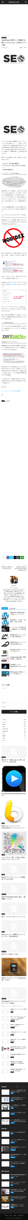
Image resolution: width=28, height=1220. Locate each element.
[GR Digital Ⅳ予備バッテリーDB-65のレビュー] (5, 1156)
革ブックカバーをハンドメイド (13, 917)
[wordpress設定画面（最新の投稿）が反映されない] (5, 659)
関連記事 (4, 608)
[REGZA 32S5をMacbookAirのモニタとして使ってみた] (5, 1176)
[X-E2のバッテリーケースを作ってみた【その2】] (5, 1184)
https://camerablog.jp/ (14, 587)
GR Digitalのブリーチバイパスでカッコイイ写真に (14, 1002)
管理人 (15, 1215)
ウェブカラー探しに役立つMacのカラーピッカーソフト (13, 858)
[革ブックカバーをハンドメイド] (14, 908)
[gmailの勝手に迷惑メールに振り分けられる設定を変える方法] (5, 1049)
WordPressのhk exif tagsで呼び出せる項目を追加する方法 (20, 568)
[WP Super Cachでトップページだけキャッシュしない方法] (5, 653)
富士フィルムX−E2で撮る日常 (18, 1132)
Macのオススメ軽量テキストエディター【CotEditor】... (13, 935)
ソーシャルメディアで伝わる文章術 (11, 391)
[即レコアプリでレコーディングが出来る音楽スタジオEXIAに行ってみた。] (5, 1164)
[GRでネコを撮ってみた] (14, 946)
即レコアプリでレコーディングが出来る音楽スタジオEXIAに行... (18, 1163)
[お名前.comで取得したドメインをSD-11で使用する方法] (5, 1099)
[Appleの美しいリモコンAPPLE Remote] (5, 1041)
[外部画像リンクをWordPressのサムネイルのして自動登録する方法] (5, 666)
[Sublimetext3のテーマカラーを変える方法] (5, 1149)
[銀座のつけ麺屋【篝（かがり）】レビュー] (5, 1026)
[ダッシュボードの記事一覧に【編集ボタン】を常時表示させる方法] (5, 629)
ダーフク (14, 585)
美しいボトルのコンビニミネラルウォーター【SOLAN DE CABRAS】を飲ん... (18, 1018)
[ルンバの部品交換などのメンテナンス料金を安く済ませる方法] (5, 1122)
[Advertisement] (14, 19)
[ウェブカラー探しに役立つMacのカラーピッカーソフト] (14, 843)
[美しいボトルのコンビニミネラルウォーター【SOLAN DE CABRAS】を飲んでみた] (5, 1018)
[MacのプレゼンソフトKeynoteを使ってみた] (14, 967)
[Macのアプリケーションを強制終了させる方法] (14, 869)
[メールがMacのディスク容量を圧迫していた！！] (5, 1107)
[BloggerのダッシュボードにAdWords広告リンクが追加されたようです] (5, 1206)
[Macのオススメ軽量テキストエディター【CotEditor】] (14, 926)
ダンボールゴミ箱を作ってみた (18, 1112)
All (13, 1086)
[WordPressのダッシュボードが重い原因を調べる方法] (5, 636)
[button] (26, 2)
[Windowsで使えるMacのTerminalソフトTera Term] (5, 1063)
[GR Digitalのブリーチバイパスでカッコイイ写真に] (14, 993)
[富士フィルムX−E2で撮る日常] (5, 1134)
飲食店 (12, 1034)
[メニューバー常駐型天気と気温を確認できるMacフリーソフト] (5, 1092)
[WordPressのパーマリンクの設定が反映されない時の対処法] (5, 644)
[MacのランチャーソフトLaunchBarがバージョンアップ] (14, 811)
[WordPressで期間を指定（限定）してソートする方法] (5, 615)
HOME (6, 1215)
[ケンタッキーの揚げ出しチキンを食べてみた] (5, 1141)
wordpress (8, 401)
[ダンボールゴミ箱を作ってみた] (5, 1114)
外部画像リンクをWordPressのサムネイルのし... (18, 666)
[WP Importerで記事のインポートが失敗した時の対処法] (5, 673)
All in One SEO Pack (14, 284)
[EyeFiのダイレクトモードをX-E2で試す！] (5, 1011)
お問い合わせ (20, 1215)
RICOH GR (4, 894)
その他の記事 (12, 608)
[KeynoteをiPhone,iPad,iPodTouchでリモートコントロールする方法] (14, 778)
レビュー (3, 757)
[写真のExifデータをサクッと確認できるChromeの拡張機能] (5, 1191)
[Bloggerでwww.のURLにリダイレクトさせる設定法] (5, 1071)
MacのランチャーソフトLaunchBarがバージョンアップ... (14, 827)
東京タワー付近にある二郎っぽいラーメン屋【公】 (13, 761)
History (10, 1215)
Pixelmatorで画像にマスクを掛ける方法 (7, 567)
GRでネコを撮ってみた (10, 954)
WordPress (8, 35)
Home (3, 35)
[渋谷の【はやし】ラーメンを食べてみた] (5, 1034)
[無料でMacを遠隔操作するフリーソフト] (5, 1056)
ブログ (3, 854)
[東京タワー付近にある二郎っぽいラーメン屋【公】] (14, 752)
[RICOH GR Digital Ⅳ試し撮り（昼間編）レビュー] (14, 889)
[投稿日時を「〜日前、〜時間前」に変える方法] (5, 623)
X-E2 (12, 1012)
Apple (3, 791)
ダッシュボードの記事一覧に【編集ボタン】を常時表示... (18, 629)
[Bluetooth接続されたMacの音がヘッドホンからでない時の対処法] (5, 1199)
